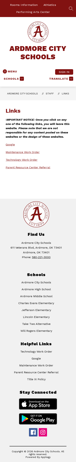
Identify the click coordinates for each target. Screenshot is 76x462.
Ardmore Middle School (36, 296)
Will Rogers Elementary (36, 330)
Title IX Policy (36, 379)
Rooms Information (24, 5)
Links (65, 93)
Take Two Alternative (36, 324)
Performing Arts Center (33, 12)
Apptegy (46, 457)
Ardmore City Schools (36, 282)
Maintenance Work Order (23, 152)
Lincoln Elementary (36, 317)
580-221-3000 (41, 257)
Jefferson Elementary (36, 310)
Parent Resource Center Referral (28, 167)
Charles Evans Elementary (36, 303)
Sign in (64, 72)
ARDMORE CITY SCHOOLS (22, 93)
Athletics (49, 5)
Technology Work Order (21, 159)
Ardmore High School (36, 289)
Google (10, 144)
